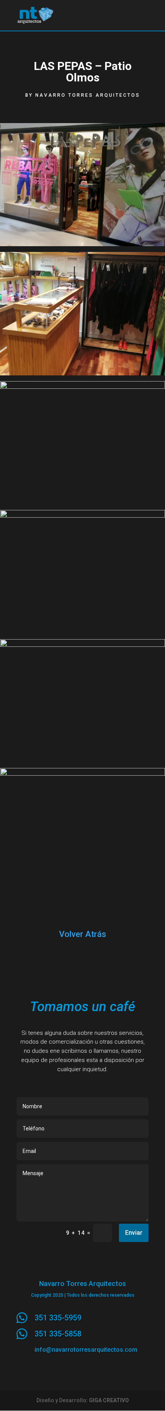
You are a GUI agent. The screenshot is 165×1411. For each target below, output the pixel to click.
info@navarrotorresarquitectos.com (86, 1349)
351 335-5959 (58, 1317)
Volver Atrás (82, 934)
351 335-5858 (58, 1333)
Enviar (133, 1232)
